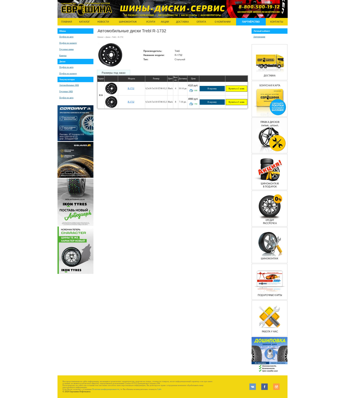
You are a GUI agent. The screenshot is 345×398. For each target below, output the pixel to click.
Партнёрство (251, 21)
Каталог (84, 21)
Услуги (150, 21)
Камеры (62, 55)
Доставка (182, 21)
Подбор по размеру (68, 43)
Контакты (276, 21)
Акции (165, 21)
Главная (66, 21)
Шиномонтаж (128, 21)
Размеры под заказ (113, 72)
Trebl (114, 37)
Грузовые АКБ (66, 91)
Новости (103, 21)
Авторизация (259, 37)
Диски (107, 37)
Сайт (159, 389)
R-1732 (131, 88)
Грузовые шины (66, 49)
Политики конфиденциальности (105, 389)
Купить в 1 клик (236, 88)
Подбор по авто (66, 37)
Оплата (201, 21)
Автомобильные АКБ (69, 85)
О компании (223, 21)
